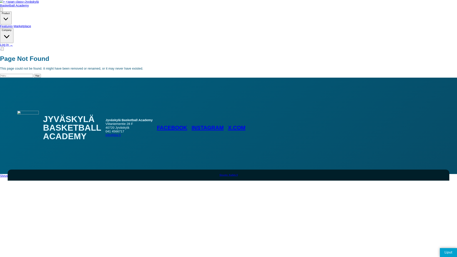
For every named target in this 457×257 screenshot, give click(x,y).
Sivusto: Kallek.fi (228, 174)
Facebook (172, 128)
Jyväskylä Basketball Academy (19, 3)
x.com (236, 128)
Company (7, 30)
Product (6, 13)
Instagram (208, 128)
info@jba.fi (113, 135)
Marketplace (22, 26)
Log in (6, 45)
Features (6, 26)
